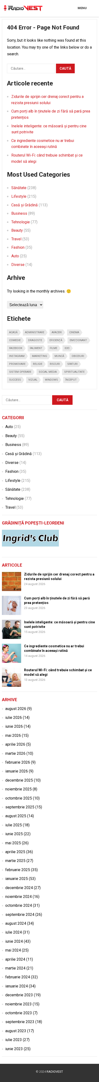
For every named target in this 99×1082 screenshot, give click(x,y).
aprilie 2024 (15, 959)
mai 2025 (13, 843)
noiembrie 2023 (18, 1004)
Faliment (36, 348)
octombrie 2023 (18, 1013)
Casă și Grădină (24, 205)
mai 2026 (13, 735)
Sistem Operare (20, 371)
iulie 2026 (13, 717)
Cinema (74, 332)
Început (71, 379)
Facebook (15, 348)
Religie (37, 364)
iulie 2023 (13, 1039)
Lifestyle (18, 196)
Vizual (32, 379)
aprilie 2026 (15, 744)
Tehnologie (20, 222)
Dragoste (35, 340)
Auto (15, 256)
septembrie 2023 (19, 1022)
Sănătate (18, 188)
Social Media (48, 371)
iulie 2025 (13, 825)
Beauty (17, 230)
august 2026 (15, 708)
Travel (16, 239)
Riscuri (55, 364)
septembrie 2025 (19, 807)
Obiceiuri (78, 356)
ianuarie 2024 (16, 986)
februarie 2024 (17, 977)
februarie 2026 (17, 762)
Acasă (13, 332)
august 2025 (15, 816)
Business (19, 213)
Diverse (18, 264)
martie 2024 (15, 968)
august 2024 (15, 923)
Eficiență (56, 340)
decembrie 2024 (19, 887)
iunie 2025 (14, 834)
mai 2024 (13, 950)
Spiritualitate (74, 371)
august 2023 (15, 1031)
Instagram (17, 356)
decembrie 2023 (19, 995)
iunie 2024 (14, 941)
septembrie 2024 (19, 914)
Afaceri (57, 332)
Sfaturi (72, 364)
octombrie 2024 (18, 905)
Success (15, 379)
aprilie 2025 (15, 852)
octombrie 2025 (18, 798)
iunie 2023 (14, 1049)
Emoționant (78, 340)
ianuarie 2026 (16, 771)
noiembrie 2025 (18, 789)
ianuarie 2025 (16, 878)
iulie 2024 (13, 932)
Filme (53, 348)
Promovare (17, 364)
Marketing (39, 356)
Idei (67, 348)
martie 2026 (15, 753)
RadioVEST (55, 1071)
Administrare (34, 332)
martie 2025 (15, 860)
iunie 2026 (14, 726)
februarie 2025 (17, 870)
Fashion (18, 247)
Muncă (59, 356)
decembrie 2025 (19, 780)
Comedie (15, 340)
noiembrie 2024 (18, 896)
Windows (51, 379)
